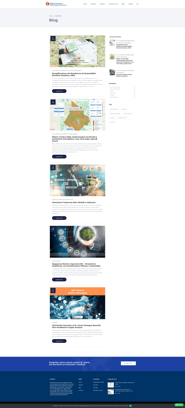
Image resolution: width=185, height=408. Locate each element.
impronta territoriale (115, 113)
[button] (179, 404)
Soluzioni (93, 4)
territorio (112, 118)
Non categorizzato (68, 199)
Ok (130, 405)
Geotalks (124, 109)
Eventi (111, 91)
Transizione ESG (77, 70)
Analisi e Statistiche (68, 70)
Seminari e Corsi (113, 4)
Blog (123, 4)
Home (85, 4)
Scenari (75, 134)
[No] (183, 406)
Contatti (130, 4)
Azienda (102, 4)
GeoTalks (54, 322)
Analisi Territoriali (57, 70)
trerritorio (112, 122)
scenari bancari (127, 113)
